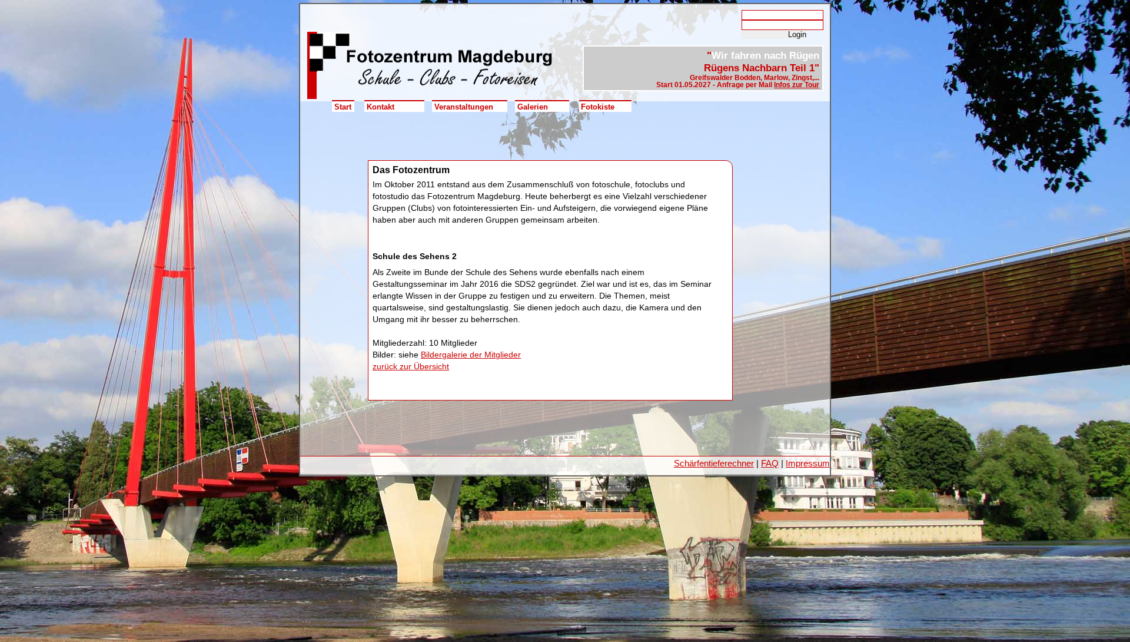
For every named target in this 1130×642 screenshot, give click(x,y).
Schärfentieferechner (714, 463)
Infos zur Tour (796, 84)
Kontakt (380, 106)
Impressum (808, 463)
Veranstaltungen (463, 106)
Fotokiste (597, 106)
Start (342, 106)
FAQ (770, 463)
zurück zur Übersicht (411, 366)
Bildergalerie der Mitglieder (471, 354)
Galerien (532, 106)
